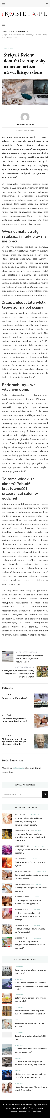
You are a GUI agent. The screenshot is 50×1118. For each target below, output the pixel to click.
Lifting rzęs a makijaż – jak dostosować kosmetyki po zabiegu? (28, 916)
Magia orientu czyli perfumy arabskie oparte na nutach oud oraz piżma (30, 837)
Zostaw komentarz (25, 130)
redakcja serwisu (25, 124)
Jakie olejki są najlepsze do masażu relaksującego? (28, 902)
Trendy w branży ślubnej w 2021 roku (31, 1038)
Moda (34, 859)
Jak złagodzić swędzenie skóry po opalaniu (31, 889)
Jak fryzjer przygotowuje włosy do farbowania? (30, 930)
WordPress (36, 1111)
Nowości (35, 815)
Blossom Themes (17, 1111)
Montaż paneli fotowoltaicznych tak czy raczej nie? (31, 1050)
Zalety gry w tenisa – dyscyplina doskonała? (30, 1000)
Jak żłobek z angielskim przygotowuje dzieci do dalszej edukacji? (30, 944)
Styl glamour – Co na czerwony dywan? (30, 864)
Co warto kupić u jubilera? (14, 698)
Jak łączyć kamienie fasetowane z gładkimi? (31, 851)
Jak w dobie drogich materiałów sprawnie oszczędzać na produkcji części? (31, 986)
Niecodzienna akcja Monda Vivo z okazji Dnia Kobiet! (31, 1089)
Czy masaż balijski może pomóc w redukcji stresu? (14, 720)
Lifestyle (8, 48)
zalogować (18, 767)
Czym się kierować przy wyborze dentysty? (31, 972)
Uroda (38, 830)
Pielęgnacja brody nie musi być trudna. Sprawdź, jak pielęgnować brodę (15, 742)
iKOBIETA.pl (31, 1104)
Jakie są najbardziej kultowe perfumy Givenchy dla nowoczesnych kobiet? (28, 821)
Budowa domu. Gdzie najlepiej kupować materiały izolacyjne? (30, 1012)
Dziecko (37, 938)
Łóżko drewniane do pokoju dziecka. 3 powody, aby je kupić (30, 1063)
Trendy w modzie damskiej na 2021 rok (29, 1025)
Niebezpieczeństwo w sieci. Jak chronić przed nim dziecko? (30, 1076)
